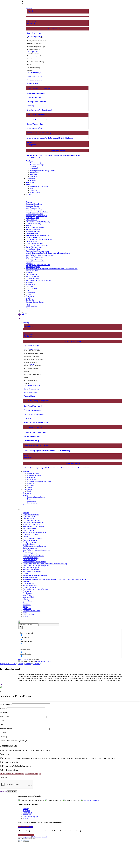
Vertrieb (29, 70)
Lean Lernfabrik (31, 288)
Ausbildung (30, 282)
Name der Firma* (6, 704)
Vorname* (3, 708)
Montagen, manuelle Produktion (37, 41)
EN (23, 314)
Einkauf (29, 65)
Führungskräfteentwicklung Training (38, 280)
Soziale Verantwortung (35, 124)
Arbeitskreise (30, 284)
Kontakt (28, 308)
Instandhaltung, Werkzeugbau (36, 46)
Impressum (27, 837)
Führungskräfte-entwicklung (37, 102)
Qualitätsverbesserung (33, 224)
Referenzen (30, 296)
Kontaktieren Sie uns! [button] (25, 827)
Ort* (1, 725)
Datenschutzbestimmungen (14, 774)
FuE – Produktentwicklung (35, 62)
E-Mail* (3, 733)
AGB (2, 774)
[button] (55, 2)
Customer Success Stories (35, 302)
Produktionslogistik (33, 49)
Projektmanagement (34, 80)
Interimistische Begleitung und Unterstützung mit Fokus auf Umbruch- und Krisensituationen (57, 468)
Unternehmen (30, 292)
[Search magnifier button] (20, 627)
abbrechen (3, 791)
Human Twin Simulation (34, 44)
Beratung (32, 11)
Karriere (29, 294)
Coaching (30, 106)
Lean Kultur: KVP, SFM (35, 73)
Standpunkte (30, 300)
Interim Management (57, 150)
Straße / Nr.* (4, 717)
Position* (3, 737)
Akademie (29, 273)
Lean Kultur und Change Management (39, 239)
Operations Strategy (34, 33)
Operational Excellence (57, 29)
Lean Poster (30, 286)
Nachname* (4, 713)
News (28, 304)
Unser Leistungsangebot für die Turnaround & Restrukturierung (50, 138)
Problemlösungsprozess (35, 97)
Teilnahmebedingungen (33, 774)
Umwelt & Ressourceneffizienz (38, 120)
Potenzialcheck (32, 83)
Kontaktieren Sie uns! (43, 661)
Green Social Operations (36, 115)
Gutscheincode (5, 754)
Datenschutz (36, 837)
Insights (28, 298)
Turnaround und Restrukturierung (39, 133)
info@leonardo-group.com (92, 800)
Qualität (29, 59)
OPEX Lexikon (31, 306)
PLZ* (2, 721)
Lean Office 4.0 (32, 52)
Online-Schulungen (32, 278)
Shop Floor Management (36, 93)
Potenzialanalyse (31, 241)
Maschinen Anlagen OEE (35, 210)
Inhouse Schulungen (33, 276)
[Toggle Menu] (19, 509)
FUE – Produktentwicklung (35, 227)
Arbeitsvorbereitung (33, 67)
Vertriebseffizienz (32, 233)
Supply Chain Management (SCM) (38, 222)
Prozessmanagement (34, 56)
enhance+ (29, 290)
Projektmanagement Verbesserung (37, 235)
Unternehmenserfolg (34, 128)
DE (19, 314)
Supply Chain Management (35, 53)
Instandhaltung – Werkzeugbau (36, 216)
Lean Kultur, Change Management (39, 88)
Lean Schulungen (32, 274)
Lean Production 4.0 (34, 36)
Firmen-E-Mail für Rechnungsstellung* (13, 741)
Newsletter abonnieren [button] (26, 835)
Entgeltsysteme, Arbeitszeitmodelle (39, 110)
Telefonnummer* (6, 729)
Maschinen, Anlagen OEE (35, 38)
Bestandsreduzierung (34, 76)
